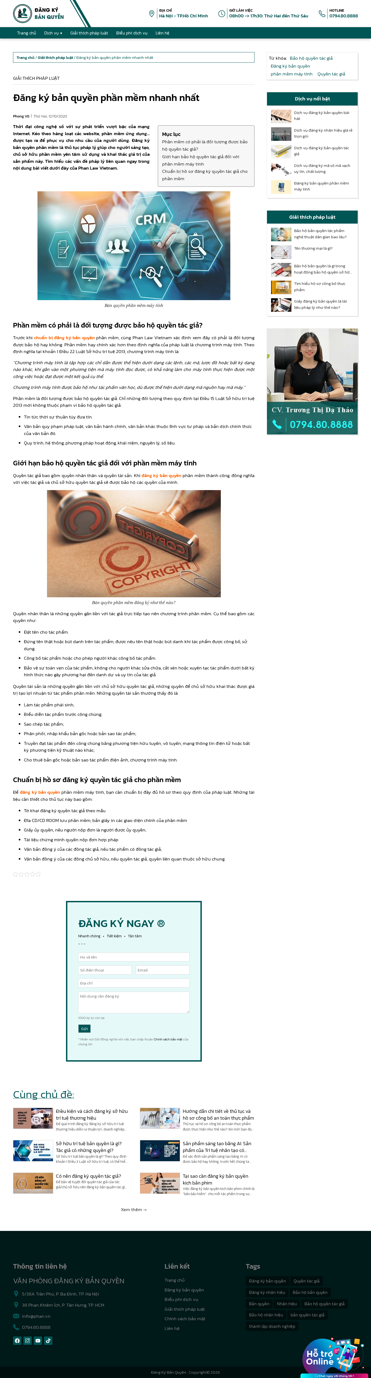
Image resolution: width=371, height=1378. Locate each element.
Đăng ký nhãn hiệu (267, 1292)
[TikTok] (48, 1340)
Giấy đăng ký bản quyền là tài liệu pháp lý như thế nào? (320, 304)
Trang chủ (175, 1280)
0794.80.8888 (343, 15)
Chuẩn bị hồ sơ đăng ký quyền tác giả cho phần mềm (205, 175)
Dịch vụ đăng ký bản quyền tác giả (321, 151)
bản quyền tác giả (308, 1315)
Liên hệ (172, 1328)
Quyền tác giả (331, 73)
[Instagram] (27, 1340)
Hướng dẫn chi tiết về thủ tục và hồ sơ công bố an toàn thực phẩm (218, 1114)
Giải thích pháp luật (36, 78)
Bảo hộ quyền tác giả (311, 58)
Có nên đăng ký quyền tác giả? (88, 1176)
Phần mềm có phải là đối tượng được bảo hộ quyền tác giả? (205, 145)
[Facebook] (17, 1340)
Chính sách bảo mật (168, 1039)
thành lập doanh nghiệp (272, 1326)
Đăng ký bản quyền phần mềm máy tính (321, 186)
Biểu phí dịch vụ (181, 1299)
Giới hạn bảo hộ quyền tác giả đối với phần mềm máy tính (200, 160)
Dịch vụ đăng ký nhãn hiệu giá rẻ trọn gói (323, 133)
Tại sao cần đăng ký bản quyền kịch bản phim (215, 1179)
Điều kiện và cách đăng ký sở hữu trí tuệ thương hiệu (92, 1114)
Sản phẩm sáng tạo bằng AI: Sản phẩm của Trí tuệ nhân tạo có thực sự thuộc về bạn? (217, 1147)
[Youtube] (38, 1340)
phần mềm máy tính (292, 73)
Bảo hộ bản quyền (310, 1292)
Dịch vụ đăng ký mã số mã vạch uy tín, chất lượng (322, 169)
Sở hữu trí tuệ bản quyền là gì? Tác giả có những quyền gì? (89, 1147)
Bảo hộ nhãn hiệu (266, 1315)
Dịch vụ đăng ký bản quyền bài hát (321, 116)
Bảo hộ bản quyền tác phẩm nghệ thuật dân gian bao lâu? (320, 234)
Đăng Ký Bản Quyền (168, 1372)
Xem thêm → (134, 1209)
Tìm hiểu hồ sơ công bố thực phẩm (319, 287)
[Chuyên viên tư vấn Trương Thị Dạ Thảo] (312, 381)
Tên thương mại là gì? (313, 248)
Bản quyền (259, 1303)
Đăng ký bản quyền (290, 65)
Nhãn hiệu (287, 1303)
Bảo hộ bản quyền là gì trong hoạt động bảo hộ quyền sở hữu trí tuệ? (323, 269)
